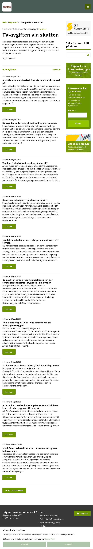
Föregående (10, 69)
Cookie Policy (50, 539)
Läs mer (9, 109)
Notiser (42, 29)
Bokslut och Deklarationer (52, 519)
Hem (4, 22)
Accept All (68, 544)
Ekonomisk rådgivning (50, 522)
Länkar (43, 526)
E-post (72, 110)
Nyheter (13, 22)
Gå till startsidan (15, 490)
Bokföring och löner (49, 515)
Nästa (55, 69)
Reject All (24, 544)
